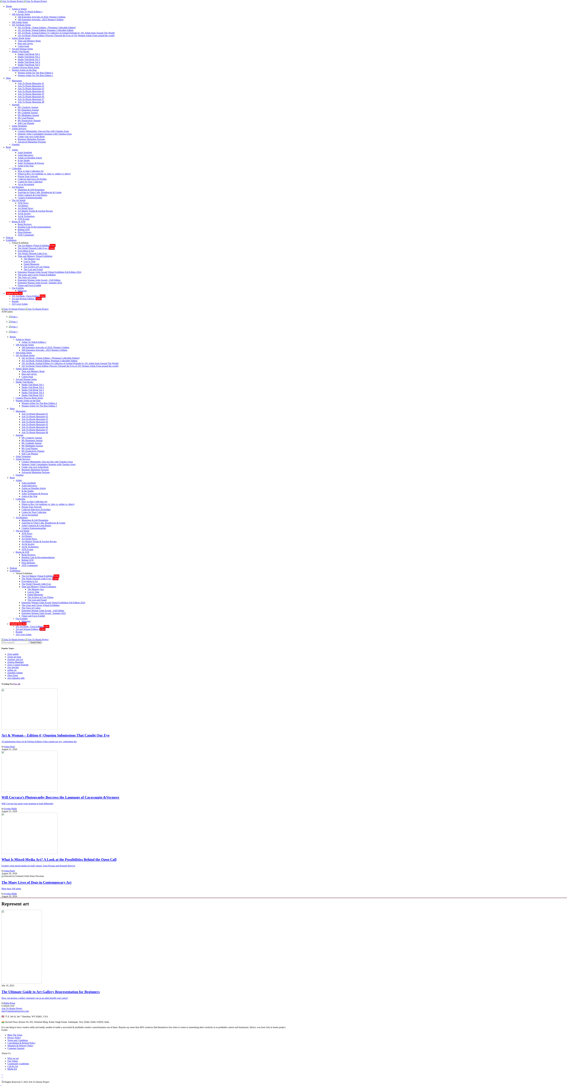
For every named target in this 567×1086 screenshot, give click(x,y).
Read (8, 147)
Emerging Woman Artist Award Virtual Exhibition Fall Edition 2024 (49, 272)
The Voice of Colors (27, 277)
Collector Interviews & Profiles (32, 179)
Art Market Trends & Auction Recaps (35, 211)
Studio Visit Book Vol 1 (29, 54)
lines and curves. (25, 43)
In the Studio (24, 160)
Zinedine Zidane (15, 672)
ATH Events (23, 219)
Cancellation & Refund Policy (21, 1043)
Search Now (36, 642)
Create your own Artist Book (31, 136)
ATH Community (26, 235)
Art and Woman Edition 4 (26, 298)
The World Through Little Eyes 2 (36, 248)
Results (15, 301)
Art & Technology (26, 216)
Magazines (17, 80)
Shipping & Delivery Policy (20, 1045)
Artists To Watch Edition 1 (30, 11)
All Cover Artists (20, 304)
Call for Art (12, 1066)
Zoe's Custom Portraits (17, 665)
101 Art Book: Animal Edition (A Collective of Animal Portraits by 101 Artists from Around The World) (66, 33)
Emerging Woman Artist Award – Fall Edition (39, 280)
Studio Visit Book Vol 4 (29, 62)
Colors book (23, 46)
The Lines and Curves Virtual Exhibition (37, 274)
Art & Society (24, 213)
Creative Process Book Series (25, 67)
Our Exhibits (18, 288)
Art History (23, 205)
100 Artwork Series (21, 14)
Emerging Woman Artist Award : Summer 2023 (40, 282)
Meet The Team (14, 1035)
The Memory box (32, 259)
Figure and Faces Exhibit (29, 285)
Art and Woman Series (22, 49)
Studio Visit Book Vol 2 (29, 57)
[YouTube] (2, 1074)
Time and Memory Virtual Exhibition (35, 256)
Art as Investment (26, 184)
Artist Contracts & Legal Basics (32, 195)
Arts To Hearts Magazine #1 (31, 83)
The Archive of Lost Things (37, 267)
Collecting (16, 168)
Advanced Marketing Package (32, 142)
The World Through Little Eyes (32, 253)
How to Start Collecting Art (30, 171)
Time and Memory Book (29, 41)
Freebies (16, 144)
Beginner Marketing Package (31, 139)
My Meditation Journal (28, 115)
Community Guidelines (18, 1063)
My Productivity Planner (29, 120)
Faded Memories (31, 264)
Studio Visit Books (20, 51)
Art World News (25, 208)
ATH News (23, 203)
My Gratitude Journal (28, 112)
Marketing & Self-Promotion (31, 189)
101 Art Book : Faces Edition (28, 296)
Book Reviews (25, 224)
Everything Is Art (26, 251)
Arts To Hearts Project (11, 1008)
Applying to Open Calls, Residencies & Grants (39, 192)
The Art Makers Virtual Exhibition (36, 245)
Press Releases (24, 232)
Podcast (9, 237)
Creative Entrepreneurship (30, 197)
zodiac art (11, 670)
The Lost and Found (33, 269)
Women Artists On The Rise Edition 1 (35, 75)
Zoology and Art (15, 659)
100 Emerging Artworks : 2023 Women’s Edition (40, 19)
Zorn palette (13, 654)
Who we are (13, 1058)
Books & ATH (18, 221)
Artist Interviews (25, 155)
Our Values (12, 1061)
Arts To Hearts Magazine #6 (31, 96)
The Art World (18, 200)
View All (16, 684)
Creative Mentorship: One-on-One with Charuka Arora (43, 131)
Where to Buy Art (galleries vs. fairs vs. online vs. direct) (44, 173)
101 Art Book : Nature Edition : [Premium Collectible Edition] (47, 27)
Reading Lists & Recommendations (34, 227)
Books (9, 6)
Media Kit (12, 1069)
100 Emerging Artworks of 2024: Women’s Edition (41, 17)
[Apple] (2, 1079)
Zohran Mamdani (15, 662)
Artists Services (19, 128)
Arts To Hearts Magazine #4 (31, 91)
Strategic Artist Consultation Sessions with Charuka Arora (45, 134)
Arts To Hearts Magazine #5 (31, 94)
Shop (8, 78)
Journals (15, 104)
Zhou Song (12, 675)
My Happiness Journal (28, 110)
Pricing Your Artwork (28, 176)
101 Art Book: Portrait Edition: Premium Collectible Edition (46, 30)
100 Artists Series (20, 22)
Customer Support (15, 1048)
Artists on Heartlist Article (30, 158)
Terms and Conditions (17, 1040)
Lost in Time (29, 261)
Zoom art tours (14, 657)
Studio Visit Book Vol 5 (29, 65)
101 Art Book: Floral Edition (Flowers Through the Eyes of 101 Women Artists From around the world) (66, 35)
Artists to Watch (19, 9)
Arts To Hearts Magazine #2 (31, 86)
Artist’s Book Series (21, 38)
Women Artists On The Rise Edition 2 (35, 72)
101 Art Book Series (21, 25)
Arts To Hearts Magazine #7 (31, 99)
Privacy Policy (14, 1037)
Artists (15, 150)
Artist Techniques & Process (31, 163)
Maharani (22, 290)
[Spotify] (2, 1076)
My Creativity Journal (28, 107)
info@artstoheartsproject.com (15, 1011)
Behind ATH (24, 229)
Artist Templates (19, 126)
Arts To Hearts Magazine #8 (31, 102)
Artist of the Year (26, 166)
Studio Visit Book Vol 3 (29, 59)
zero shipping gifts (16, 678)
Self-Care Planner (26, 123)
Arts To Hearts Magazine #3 (31, 88)
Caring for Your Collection (30, 181)
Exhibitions (11, 240)
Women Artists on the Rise (24, 70)
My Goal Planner (26, 118)
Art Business (18, 187)
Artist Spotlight (25, 152)
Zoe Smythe (13, 667)
